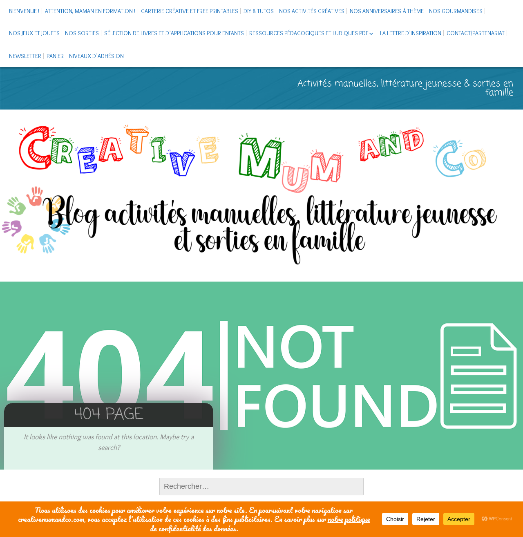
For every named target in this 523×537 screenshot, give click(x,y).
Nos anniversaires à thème (387, 11)
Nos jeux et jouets (34, 33)
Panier (55, 56)
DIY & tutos (259, 11)
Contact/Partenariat (476, 33)
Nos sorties (82, 33)
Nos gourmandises (456, 11)
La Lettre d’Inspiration (410, 33)
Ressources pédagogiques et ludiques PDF (308, 33)
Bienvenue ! (24, 11)
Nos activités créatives (311, 11)
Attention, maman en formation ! (90, 11)
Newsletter (25, 56)
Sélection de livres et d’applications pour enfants (174, 33)
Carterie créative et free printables (189, 11)
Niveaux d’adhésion (96, 56)
